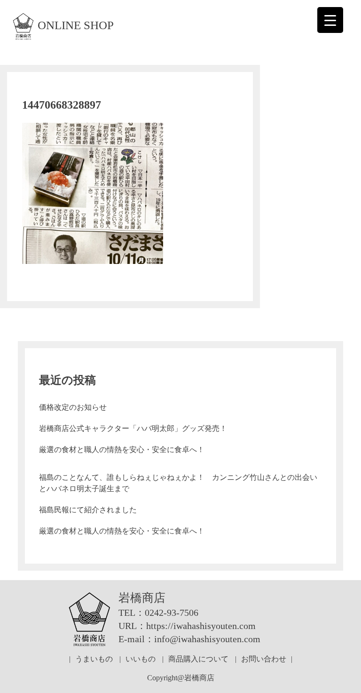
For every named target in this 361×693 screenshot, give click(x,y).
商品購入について (198, 659)
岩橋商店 (141, 597)
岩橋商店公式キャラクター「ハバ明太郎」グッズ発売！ (133, 428)
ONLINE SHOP (76, 25)
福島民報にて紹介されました (88, 510)
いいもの (141, 659)
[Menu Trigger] (330, 20)
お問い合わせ (263, 659)
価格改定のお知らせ (73, 407)
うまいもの (94, 659)
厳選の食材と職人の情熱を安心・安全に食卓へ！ (121, 450)
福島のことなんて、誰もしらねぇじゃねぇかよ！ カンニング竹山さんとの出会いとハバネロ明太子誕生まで (178, 483)
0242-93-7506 (171, 612)
